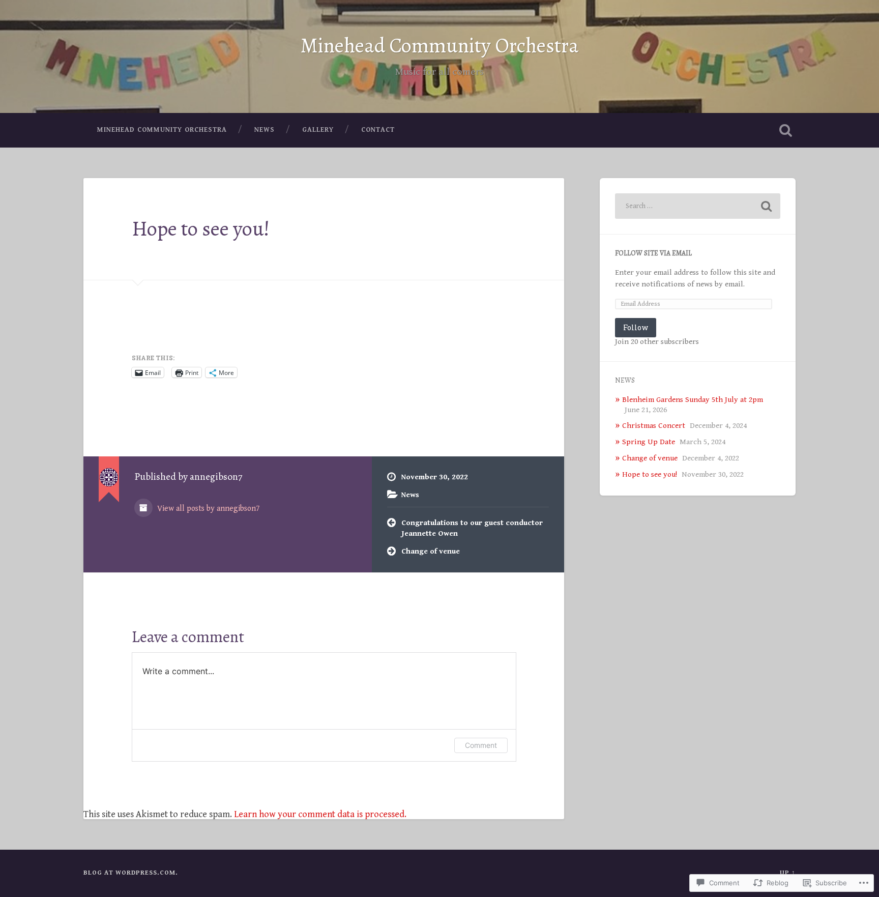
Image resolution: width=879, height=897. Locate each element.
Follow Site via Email (653, 253)
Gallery (318, 130)
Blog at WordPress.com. (130, 873)
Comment (481, 745)
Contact (378, 130)
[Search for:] (697, 206)
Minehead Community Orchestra (440, 46)
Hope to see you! (201, 229)
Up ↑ (788, 873)
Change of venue (430, 551)
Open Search (785, 130)
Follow (635, 327)
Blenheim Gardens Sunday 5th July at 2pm (692, 399)
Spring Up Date (648, 442)
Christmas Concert (653, 425)
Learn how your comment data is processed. (320, 814)
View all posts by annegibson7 (207, 508)
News (264, 130)
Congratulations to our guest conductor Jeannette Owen (472, 528)
